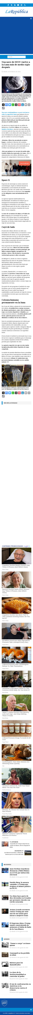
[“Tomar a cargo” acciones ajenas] (5, 944)
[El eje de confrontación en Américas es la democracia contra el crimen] (5, 985)
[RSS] (24, 5)
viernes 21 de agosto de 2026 (19, 947)
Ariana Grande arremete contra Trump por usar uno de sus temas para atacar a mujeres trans (20, 912)
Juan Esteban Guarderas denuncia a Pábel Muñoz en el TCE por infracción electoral (19, 872)
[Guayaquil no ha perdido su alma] (5, 954)
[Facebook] (8, 5)
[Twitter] (11, 5)
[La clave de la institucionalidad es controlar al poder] (5, 973)
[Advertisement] (16, 37)
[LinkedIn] (14, 5)
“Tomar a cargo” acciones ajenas (20, 944)
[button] (31, 18)
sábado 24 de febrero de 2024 (11, 71)
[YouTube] (18, 5)
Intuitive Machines (7, 129)
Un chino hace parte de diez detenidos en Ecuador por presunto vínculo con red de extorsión (20, 899)
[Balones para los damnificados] (5, 964)
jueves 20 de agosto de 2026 (19, 967)
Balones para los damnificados (16, 964)
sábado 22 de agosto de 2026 (19, 877)
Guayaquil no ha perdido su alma (20, 954)
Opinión (6, 939)
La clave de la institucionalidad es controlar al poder (18, 974)
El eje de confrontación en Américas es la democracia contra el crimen (20, 987)
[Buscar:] (16, 56)
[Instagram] (21, 5)
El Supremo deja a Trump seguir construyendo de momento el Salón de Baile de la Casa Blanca (20, 926)
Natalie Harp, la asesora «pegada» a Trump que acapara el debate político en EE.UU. (20, 885)
